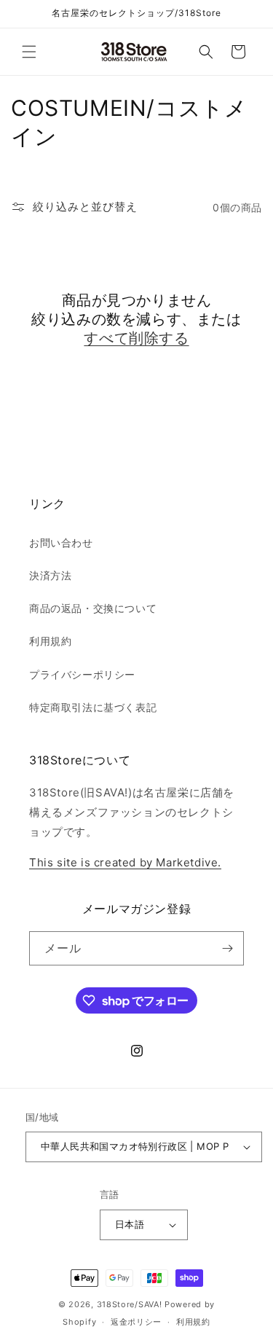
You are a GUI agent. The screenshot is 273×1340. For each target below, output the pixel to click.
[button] (29, 52)
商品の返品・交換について (93, 608)
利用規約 (50, 641)
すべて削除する (136, 338)
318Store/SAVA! (129, 1304)
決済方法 (50, 575)
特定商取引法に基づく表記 (93, 707)
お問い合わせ (61, 542)
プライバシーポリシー (82, 674)
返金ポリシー (136, 1322)
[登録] (227, 948)
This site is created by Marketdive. (125, 862)
